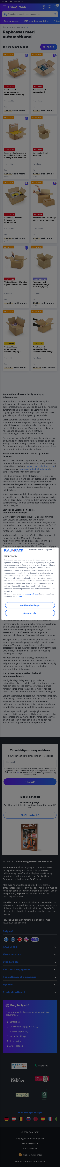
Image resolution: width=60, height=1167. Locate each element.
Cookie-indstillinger (30, 605)
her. (20, 596)
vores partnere (31, 593)
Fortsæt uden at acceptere (40, 549)
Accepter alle (29, 612)
